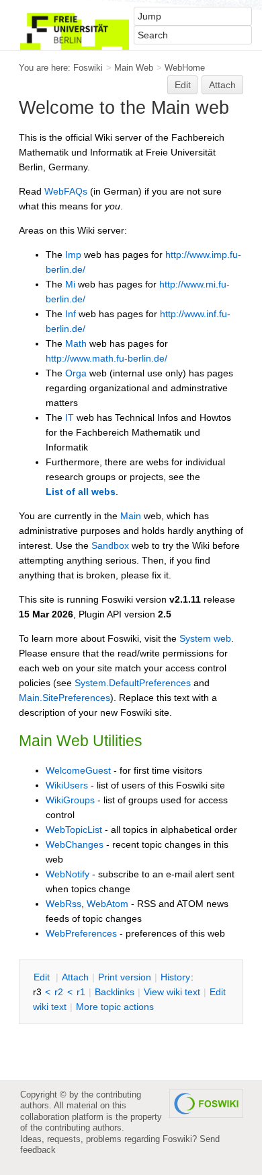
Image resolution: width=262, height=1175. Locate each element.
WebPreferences (81, 933)
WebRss (63, 903)
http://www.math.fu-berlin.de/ (106, 358)
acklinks (114, 991)
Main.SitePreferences (64, 697)
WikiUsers (67, 785)
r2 (58, 991)
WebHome (185, 68)
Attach (222, 84)
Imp (73, 254)
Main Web (133, 68)
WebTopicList (74, 829)
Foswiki (88, 68)
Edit (183, 84)
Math (76, 343)
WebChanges (74, 844)
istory (175, 977)
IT (69, 417)
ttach (75, 977)
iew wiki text (172, 991)
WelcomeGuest (78, 770)
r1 (81, 991)
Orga (76, 373)
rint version (124, 977)
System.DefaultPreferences (133, 682)
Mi (70, 284)
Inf (70, 313)
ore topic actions (115, 1006)
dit (43, 977)
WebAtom (107, 903)
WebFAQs (65, 191)
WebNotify (67, 874)
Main (130, 515)
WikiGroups (70, 800)
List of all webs (81, 491)
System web (205, 638)
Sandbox (110, 545)
